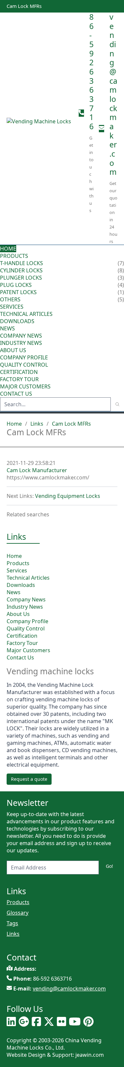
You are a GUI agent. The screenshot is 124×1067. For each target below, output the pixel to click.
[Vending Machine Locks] (40, 128)
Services (12, 306)
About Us (13, 350)
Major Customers (25, 386)
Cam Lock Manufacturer (37, 470)
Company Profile (24, 357)
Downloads (17, 321)
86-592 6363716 (91, 72)
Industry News (21, 343)
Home (8, 248)
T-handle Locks (21, 263)
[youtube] (75, 1021)
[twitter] (49, 1021)
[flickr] (61, 1021)
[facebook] (36, 1021)
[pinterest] (88, 1021)
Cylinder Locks (21, 270)
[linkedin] (11, 1021)
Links (36, 423)
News (8, 328)
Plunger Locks (21, 277)
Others (10, 299)
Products (14, 255)
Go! (109, 866)
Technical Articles (26, 314)
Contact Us (16, 393)
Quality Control (24, 364)
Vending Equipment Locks (67, 496)
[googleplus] (24, 1021)
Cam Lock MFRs (71, 423)
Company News (21, 335)
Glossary (17, 912)
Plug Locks (16, 285)
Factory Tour (19, 379)
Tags (12, 923)
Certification (19, 372)
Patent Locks (18, 292)
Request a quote (29, 779)
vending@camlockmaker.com (113, 94)
